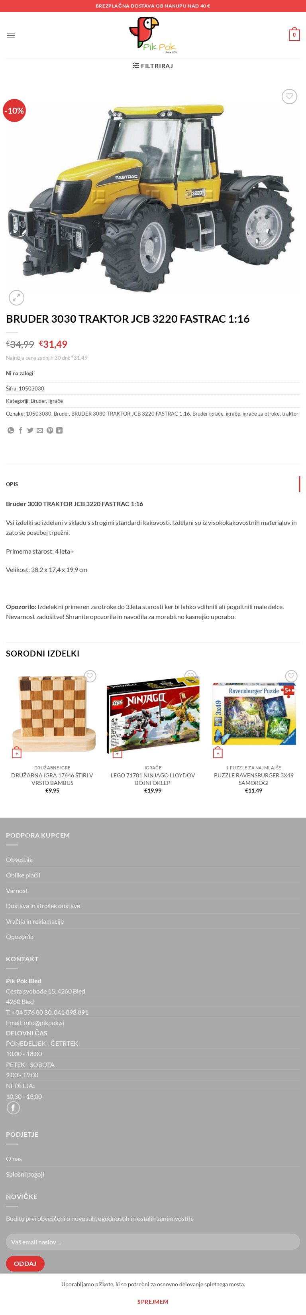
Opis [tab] (12, 484)
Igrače (55, 401)
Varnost (17, 890)
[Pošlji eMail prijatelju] (40, 430)
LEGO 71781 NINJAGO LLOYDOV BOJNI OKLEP (153, 779)
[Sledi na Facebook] (13, 1107)
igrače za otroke (261, 413)
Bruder (38, 401)
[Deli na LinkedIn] (59, 430)
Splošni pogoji (25, 1174)
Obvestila (19, 859)
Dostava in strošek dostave (43, 905)
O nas (14, 1158)
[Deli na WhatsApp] (11, 430)
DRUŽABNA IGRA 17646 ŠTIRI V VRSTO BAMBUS (52, 779)
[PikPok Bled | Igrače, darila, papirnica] (153, 35)
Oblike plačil (23, 875)
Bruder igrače (208, 413)
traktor (290, 413)
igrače (233, 413)
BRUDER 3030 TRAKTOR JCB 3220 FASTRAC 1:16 (130, 413)
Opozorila (19, 936)
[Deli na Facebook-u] (21, 430)
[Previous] (6, 742)
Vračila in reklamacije (35, 921)
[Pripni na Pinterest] (50, 430)
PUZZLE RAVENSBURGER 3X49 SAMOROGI (254, 779)
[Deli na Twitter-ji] (30, 430)
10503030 (38, 413)
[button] (11, 35)
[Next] (300, 742)
